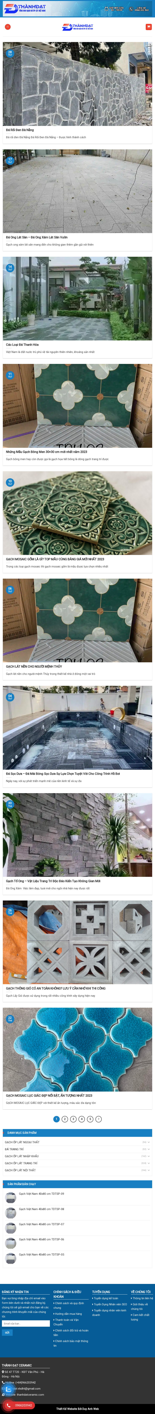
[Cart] (149, 27)
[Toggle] (148, 1142)
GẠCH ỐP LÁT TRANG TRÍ (21, 1163)
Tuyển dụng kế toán (105, 1298)
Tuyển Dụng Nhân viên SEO (110, 1304)
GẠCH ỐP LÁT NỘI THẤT (20, 1170)
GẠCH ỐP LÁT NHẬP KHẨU (22, 1156)
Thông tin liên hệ (142, 1298)
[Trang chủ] (77, 8)
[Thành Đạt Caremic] (77, 27)
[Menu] (8, 27)
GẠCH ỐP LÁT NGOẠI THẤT (22, 1142)
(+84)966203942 (26, 1382)
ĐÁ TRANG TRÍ (14, 1149)
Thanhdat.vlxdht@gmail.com (22, 1388)
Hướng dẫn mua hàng (68, 1314)
